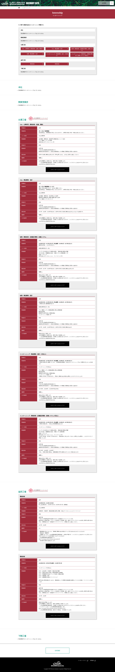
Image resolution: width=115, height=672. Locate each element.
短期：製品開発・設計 (32, 53)
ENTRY (57, 650)
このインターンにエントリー (57, 169)
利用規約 (92, 660)
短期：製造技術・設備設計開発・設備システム (82, 49)
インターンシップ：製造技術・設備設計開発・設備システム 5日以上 (82, 54)
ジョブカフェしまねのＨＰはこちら (47, 164)
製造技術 (32, 64)
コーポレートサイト (82, 660)
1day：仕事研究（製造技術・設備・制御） (32, 48)
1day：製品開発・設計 (57, 48)
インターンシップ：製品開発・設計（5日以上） (57, 54)
